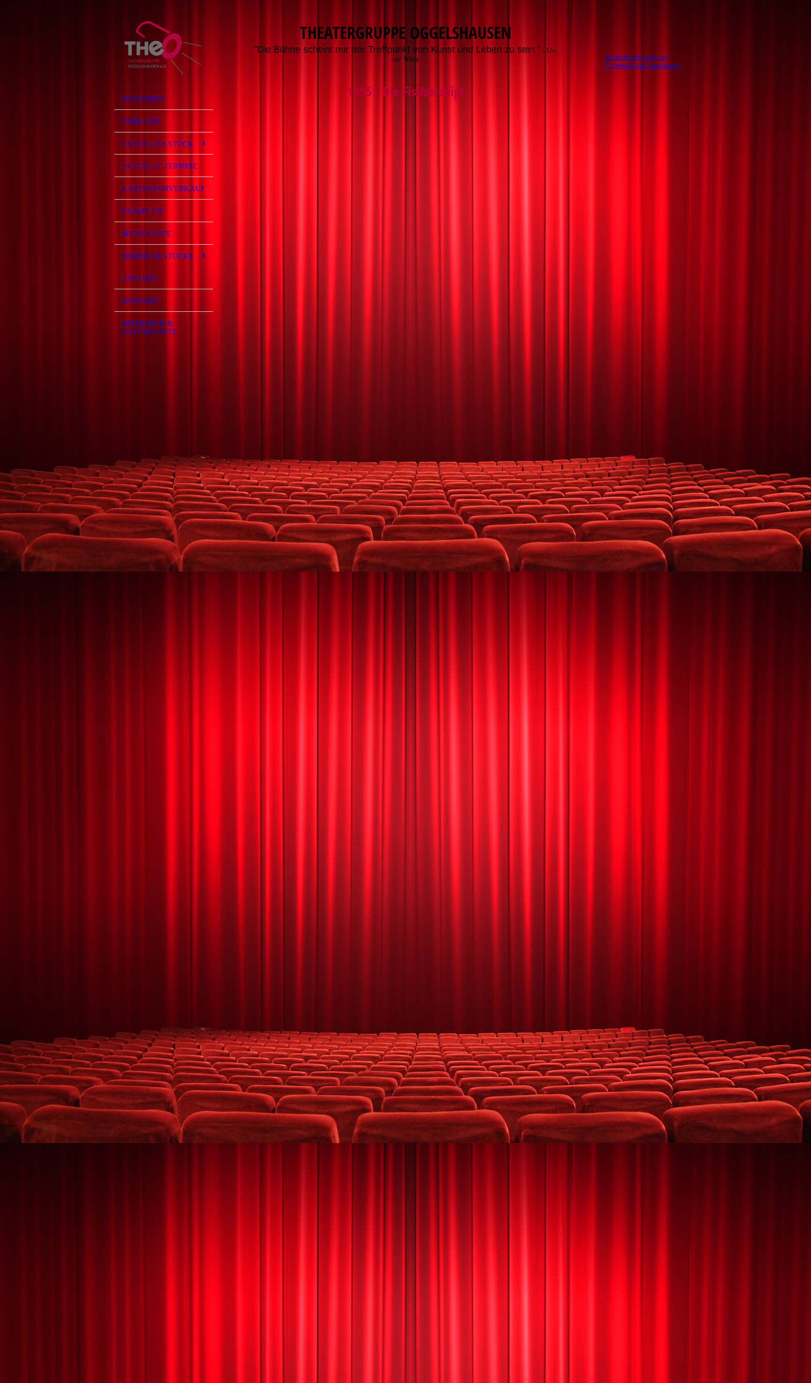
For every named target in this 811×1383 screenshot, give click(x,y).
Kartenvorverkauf (163, 189)
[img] (164, 48)
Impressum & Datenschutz (149, 327)
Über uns (141, 121)
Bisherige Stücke (157, 256)
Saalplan (142, 211)
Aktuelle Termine (160, 166)
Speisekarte (146, 234)
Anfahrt (139, 278)
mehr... (256, 1254)
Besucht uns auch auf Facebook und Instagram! (643, 61)
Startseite (144, 99)
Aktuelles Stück (157, 144)
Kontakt (140, 301)
